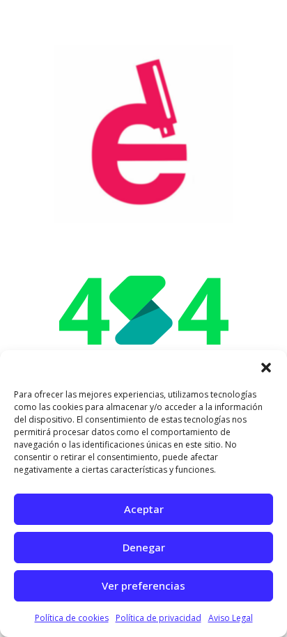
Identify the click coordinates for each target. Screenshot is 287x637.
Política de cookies (72, 618)
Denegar (144, 547)
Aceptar (144, 509)
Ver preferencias (143, 585)
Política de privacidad (158, 618)
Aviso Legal (230, 618)
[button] (266, 368)
